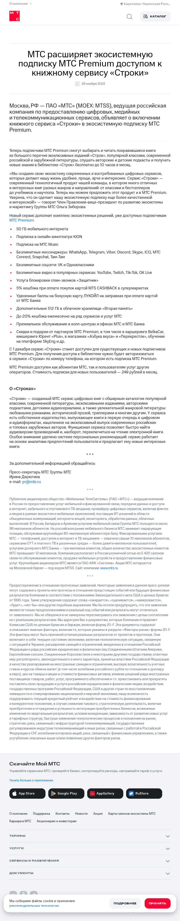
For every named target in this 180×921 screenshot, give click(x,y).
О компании (18, 813)
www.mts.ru (109, 568)
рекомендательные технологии (34, 905)
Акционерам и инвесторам (57, 821)
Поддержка (41, 813)
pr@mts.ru (31, 482)
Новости (81, 813)
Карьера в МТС (20, 821)
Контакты (63, 813)
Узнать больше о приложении (31, 780)
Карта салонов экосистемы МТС (132, 813)
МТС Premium (21, 220)
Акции (98, 813)
